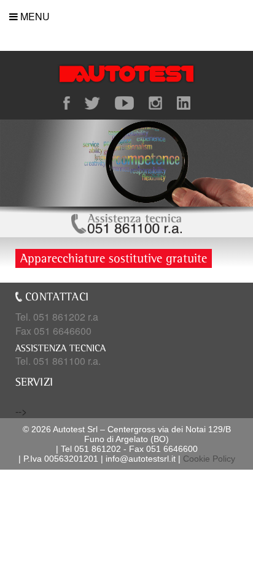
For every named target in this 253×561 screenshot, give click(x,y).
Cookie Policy (209, 459)
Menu (34, 16)
